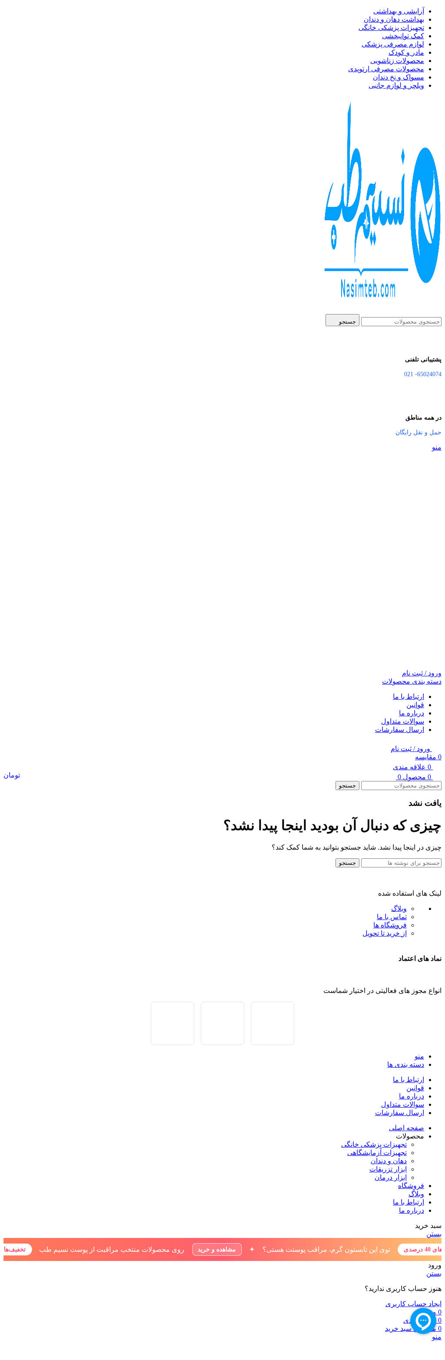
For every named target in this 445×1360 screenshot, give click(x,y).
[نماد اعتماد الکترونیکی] (172, 1023)
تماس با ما (392, 916)
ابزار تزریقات (388, 1169)
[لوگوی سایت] (380, 310)
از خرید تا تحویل (384, 933)
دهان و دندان (389, 1161)
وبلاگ (399, 908)
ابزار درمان (391, 1177)
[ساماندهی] (272, 1023)
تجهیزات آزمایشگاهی (377, 1152)
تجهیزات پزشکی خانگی (374, 1144)
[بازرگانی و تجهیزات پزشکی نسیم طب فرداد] (222, 1023)
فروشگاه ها (390, 925)
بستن (434, 1234)
